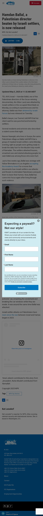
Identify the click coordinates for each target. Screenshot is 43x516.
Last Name (9, 265)
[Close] (39, 220)
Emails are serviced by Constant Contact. (21, 281)
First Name (9, 255)
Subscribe (21, 287)
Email (7, 244)
